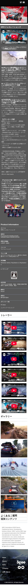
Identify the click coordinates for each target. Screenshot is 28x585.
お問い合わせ (6, 572)
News (4, 565)
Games (4, 561)
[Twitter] (21, 2)
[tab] (14, 516)
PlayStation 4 (15, 262)
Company (5, 568)
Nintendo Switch (5, 262)
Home (4, 557)
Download (17, 174)
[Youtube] (23, 2)
